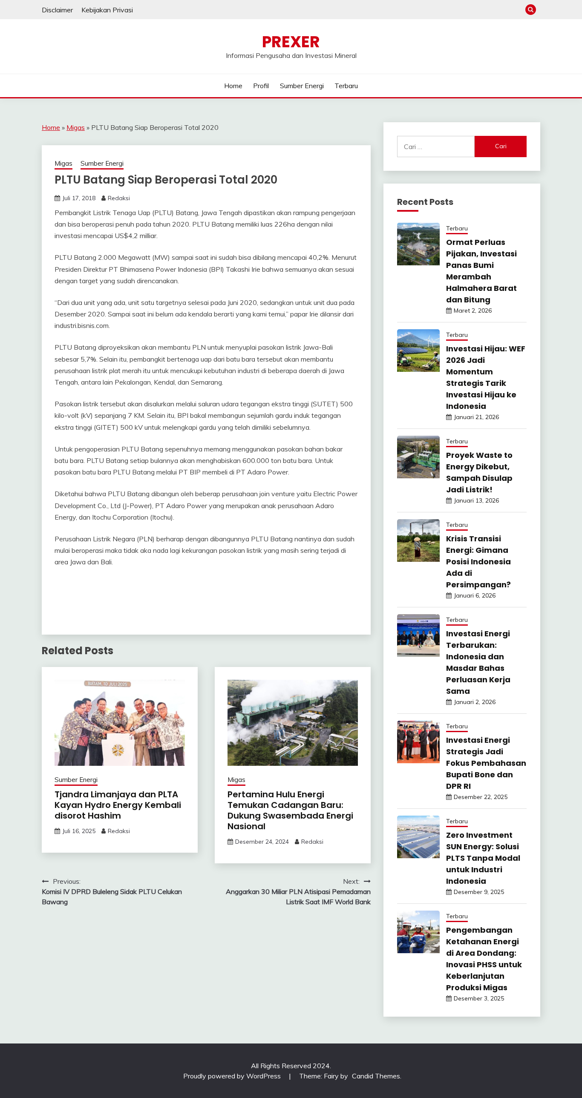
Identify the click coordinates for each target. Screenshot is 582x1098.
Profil (261, 85)
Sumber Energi (302, 85)
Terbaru (346, 85)
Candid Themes (376, 1076)
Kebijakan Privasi (107, 10)
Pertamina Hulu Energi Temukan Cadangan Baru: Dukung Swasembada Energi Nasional (290, 810)
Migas (75, 127)
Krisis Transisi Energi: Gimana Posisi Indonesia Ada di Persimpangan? (478, 561)
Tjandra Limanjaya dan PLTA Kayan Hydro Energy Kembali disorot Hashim (118, 805)
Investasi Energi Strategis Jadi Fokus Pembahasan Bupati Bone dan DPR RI (486, 763)
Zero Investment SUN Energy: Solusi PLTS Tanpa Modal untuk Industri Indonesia (483, 858)
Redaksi (119, 198)
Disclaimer (57, 10)
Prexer (291, 42)
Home (233, 85)
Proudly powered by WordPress (232, 1076)
